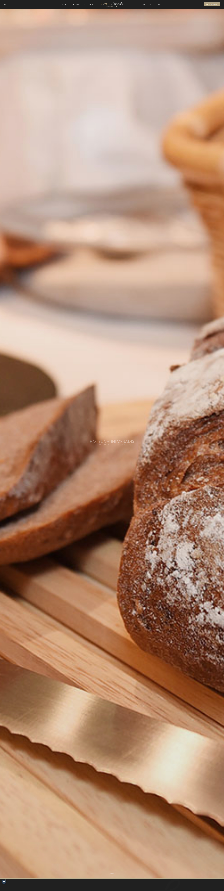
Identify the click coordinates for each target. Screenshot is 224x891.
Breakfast (88, 4)
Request (159, 4)
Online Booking (211, 4)
